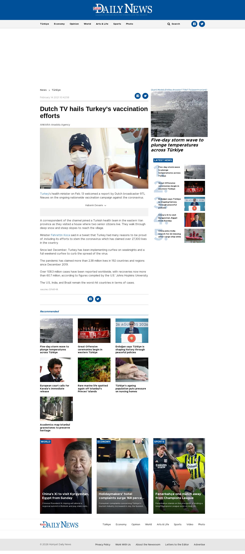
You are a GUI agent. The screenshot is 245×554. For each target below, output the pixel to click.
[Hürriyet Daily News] (122, 9)
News (43, 90)
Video (189, 524)
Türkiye (44, 24)
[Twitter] (202, 24)
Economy (59, 24)
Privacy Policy (102, 545)
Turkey (44, 193)
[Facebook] (194, 24)
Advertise (199, 545)
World (87, 24)
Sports (117, 24)
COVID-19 (53, 289)
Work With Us (123, 545)
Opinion (74, 24)
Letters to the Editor (177, 545)
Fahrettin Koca (60, 235)
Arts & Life (102, 24)
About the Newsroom (148, 545)
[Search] (169, 23)
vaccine (44, 289)
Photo (129, 24)
